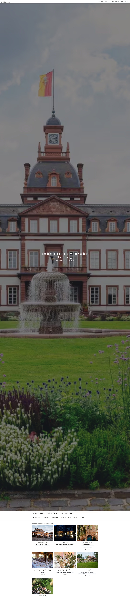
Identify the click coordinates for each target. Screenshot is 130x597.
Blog (113, 1)
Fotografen (107, 1)
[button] (129, 2)
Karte (83, 517)
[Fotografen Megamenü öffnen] (110, 1)
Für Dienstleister (124, 1)
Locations (101, 1)
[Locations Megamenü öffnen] (103, 1)
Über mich (117, 1)
